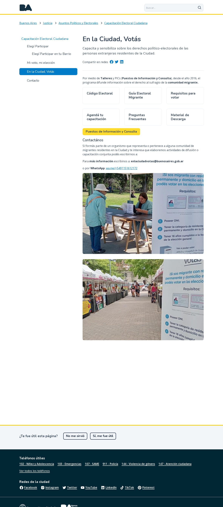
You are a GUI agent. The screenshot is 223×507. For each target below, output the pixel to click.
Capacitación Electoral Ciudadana (125, 23)
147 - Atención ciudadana (175, 464)
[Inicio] (26, 7)
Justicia (47, 23)
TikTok (129, 487)
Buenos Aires (28, 23)
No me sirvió (75, 436)
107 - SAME (92, 464)
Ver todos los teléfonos (34, 471)
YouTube (91, 487)
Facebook (30, 487)
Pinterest (148, 487)
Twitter (72, 487)
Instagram (52, 487)
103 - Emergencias (69, 464)
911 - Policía (110, 464)
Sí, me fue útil (103, 436)
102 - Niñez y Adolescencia (36, 464)
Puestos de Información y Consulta (111, 131)
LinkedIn (111, 487)
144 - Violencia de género (138, 464)
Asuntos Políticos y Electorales (78, 23)
